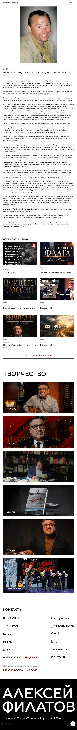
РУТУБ (7, 641)
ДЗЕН (7, 649)
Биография (60, 618)
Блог (55, 641)
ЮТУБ (7, 633)
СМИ (55, 633)
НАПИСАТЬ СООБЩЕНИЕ (20, 657)
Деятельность (62, 626)
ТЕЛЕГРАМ (10, 625)
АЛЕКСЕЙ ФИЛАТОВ (10, 2)
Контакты (59, 657)
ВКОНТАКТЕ (11, 618)
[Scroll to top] (72, 723)
